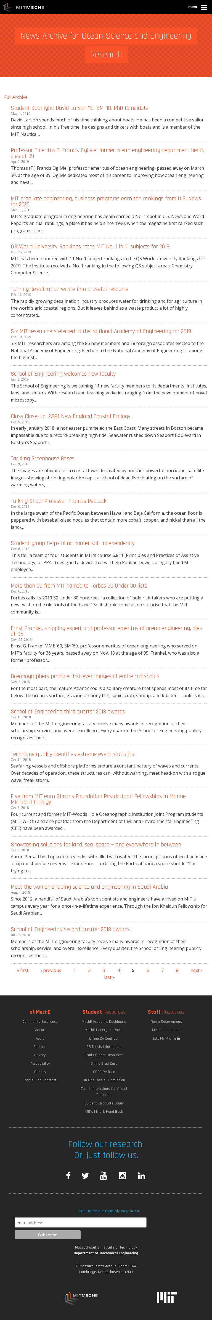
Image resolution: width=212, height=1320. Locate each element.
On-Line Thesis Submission (104, 1080)
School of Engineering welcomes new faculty (63, 374)
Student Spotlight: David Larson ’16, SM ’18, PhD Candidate (80, 108)
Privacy (40, 1055)
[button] (198, 8)
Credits (40, 1071)
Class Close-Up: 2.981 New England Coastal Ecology (71, 416)
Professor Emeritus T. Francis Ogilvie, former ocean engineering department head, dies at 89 (107, 153)
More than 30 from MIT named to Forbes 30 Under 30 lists (79, 585)
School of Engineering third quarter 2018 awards (68, 711)
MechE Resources (166, 1029)
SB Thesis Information (103, 1046)
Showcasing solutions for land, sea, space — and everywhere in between (96, 844)
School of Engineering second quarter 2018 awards (70, 929)
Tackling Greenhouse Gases (43, 458)
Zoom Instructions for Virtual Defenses (104, 1091)
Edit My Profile (165, 1038)
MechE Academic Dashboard (104, 1021)
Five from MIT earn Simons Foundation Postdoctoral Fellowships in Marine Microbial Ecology (98, 799)
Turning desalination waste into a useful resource (69, 289)
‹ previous (51, 970)
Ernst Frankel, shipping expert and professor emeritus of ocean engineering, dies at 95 (106, 631)
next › (196, 970)
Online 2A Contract (104, 1038)
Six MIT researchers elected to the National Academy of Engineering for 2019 (101, 331)
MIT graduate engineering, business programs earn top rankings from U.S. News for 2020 (106, 201)
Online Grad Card (104, 1063)
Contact (40, 1029)
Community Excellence (40, 1021)
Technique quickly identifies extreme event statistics (72, 754)
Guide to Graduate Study (104, 1103)
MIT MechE (24, 8)
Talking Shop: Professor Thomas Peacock (58, 501)
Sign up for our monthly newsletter (109, 1211)
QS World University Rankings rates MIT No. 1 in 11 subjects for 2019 (90, 246)
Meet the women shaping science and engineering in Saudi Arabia (89, 887)
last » (109, 977)
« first (22, 970)
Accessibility (40, 1063)
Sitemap (40, 1046)
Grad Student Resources (104, 1055)
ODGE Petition (104, 1071)
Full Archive (16, 97)
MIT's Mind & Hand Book (104, 1111)
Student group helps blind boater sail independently (73, 543)
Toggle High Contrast (40, 1080)
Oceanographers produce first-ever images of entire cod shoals (85, 676)
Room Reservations (166, 1021)
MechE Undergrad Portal (104, 1029)
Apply (40, 1038)
